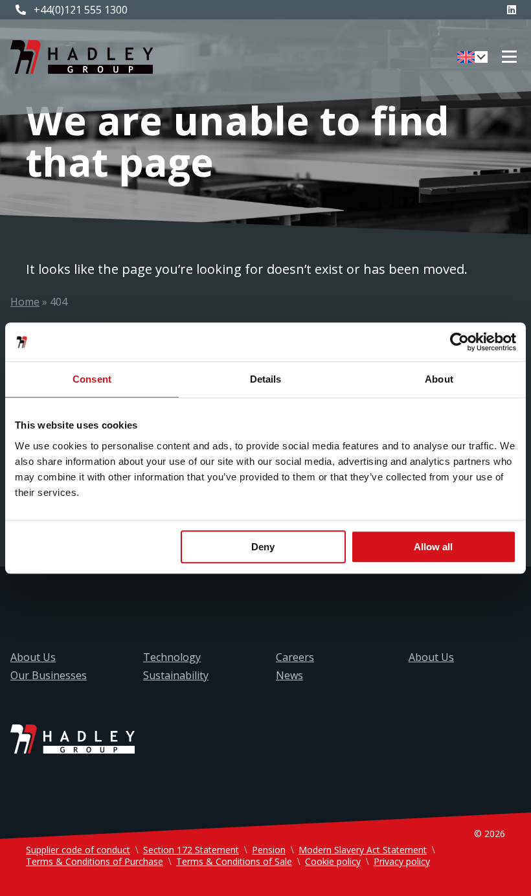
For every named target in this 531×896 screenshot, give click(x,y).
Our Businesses (48, 675)
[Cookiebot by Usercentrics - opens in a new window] (459, 342)
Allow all (433, 546)
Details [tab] (266, 379)
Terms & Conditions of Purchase (94, 861)
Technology (172, 657)
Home (25, 302)
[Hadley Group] (81, 57)
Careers (295, 657)
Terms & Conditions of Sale (234, 861)
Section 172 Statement (191, 850)
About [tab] (439, 379)
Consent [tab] (92, 379)
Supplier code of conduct (78, 850)
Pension (269, 850)
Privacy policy (402, 861)
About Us (33, 657)
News (289, 675)
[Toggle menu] (509, 56)
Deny (263, 546)
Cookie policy (333, 861)
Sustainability (176, 675)
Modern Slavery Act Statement (363, 850)
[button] (472, 57)
